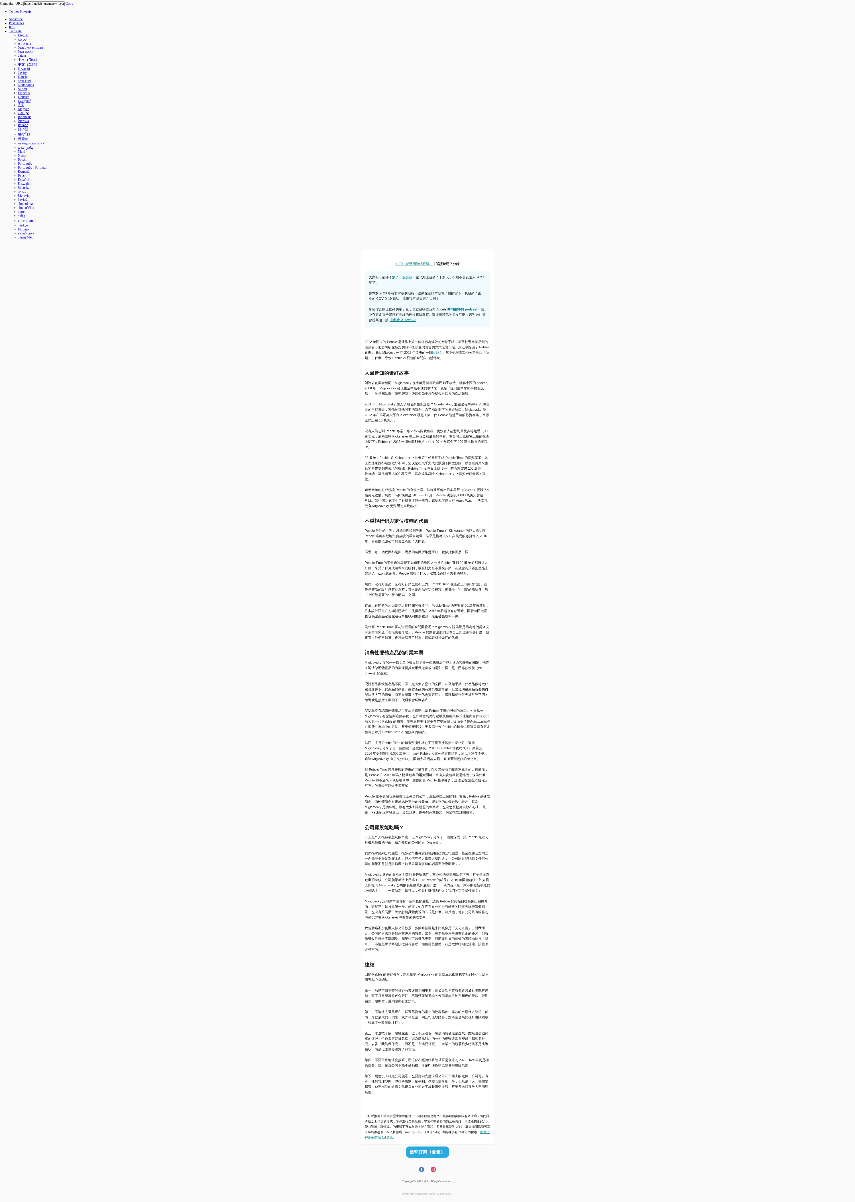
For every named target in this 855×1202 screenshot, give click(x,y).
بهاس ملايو (26, 147)
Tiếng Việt (25, 237)
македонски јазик (31, 143)
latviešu (23, 199)
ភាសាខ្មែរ (24, 134)
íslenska (23, 121)
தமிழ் (21, 216)
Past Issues (16, 23)
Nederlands (26, 85)
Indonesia (24, 117)
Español (23, 179)
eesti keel (24, 81)
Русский (24, 175)
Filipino (23, 229)
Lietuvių (24, 195)
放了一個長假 (402, 277)
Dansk (22, 77)
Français (24, 93)
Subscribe (16, 19)
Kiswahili (24, 183)
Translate (15, 31)
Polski (22, 159)
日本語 (23, 129)
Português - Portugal (32, 167)
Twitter (20, 11)
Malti (21, 151)
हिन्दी (21, 105)
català (22, 55)
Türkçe (23, 225)
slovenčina (25, 203)
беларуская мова (30, 47)
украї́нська (26, 233)
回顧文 (437, 352)
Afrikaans (25, 43)
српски (23, 212)
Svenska (24, 187)
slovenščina (26, 208)
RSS (12, 27)
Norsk (22, 155)
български (25, 51)
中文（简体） (28, 60)
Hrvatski (24, 69)
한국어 (23, 139)
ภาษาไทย (25, 220)
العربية (23, 39)
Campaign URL (11, 3)
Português (25, 163)
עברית (22, 191)
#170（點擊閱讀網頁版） (414, 264)
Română (24, 171)
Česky (22, 73)
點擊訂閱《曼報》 (427, 1152)
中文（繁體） (28, 64)
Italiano (23, 125)
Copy (69, 3)
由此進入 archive (403, 320)
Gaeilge (23, 113)
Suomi (22, 89)
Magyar (23, 109)
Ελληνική (24, 101)
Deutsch (23, 97)
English (23, 35)
